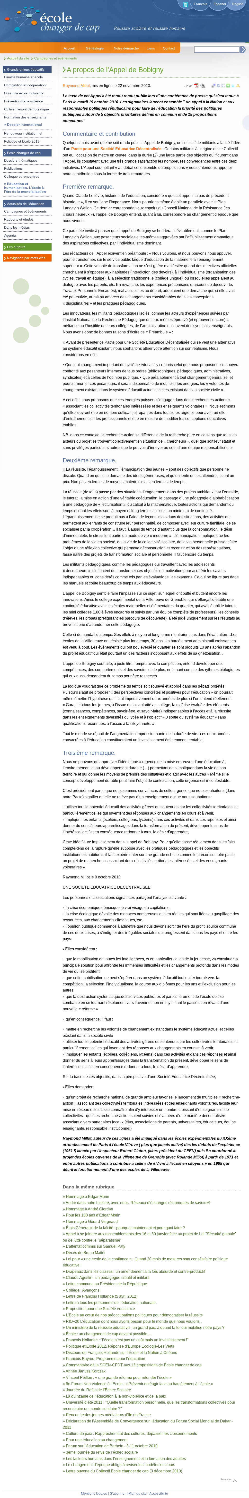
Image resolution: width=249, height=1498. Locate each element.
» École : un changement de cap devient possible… (107, 1334)
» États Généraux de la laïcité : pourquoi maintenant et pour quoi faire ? (124, 1228)
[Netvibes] (228, 86)
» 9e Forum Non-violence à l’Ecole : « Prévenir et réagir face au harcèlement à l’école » (138, 1384)
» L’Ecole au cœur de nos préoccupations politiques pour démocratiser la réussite (133, 1315)
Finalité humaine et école (23, 77)
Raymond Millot (76, 86)
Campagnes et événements (55, 58)
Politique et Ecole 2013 (21, 141)
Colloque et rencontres (21, 176)
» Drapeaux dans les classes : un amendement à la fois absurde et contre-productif (134, 1271)
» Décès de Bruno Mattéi (84, 1253)
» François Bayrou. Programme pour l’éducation (104, 1359)
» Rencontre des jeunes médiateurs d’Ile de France (107, 1415)
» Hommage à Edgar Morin (86, 1197)
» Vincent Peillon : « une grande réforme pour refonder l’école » (117, 1377)
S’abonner (118, 1493)
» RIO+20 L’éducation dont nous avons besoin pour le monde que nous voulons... (133, 1321)
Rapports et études (19, 219)
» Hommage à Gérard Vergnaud (90, 1221)
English (237, 4)
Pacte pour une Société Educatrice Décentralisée (116, 149)
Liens (151, 48)
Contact (169, 48)
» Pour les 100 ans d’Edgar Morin (91, 1215)
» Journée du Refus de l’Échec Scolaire (97, 1390)
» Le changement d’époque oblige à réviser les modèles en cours (119, 1465)
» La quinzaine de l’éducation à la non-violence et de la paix (114, 1396)
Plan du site (138, 1493)
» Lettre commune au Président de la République (105, 1284)
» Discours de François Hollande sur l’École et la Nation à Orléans (120, 1353)
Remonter (226, 1479)
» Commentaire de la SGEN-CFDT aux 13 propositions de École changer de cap (132, 1365)
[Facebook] (218, 86)
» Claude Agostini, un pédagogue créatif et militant (106, 1277)
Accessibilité (158, 1493)
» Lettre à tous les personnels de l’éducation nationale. (110, 1303)
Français (200, 4)
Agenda (10, 235)
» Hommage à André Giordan (88, 1209)
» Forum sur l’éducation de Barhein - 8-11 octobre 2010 (110, 1446)
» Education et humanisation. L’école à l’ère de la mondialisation (25, 188)
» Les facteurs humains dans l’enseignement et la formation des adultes (124, 1459)
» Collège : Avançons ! (82, 1290)
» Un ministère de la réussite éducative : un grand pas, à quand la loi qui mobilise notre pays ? (143, 1327)
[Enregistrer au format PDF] (197, 87)
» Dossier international (23, 124)
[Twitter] (233, 86)
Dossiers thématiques (20, 160)
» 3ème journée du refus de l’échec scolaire (100, 1452)
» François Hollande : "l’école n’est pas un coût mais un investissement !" (125, 1340)
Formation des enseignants (25, 117)
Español (219, 4)
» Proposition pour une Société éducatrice (99, 1309)
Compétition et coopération (25, 85)
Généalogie (95, 48)
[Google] (223, 86)
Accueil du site (18, 58)
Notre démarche (126, 48)
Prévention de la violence (23, 101)
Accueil (69, 48)
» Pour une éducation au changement (95, 1440)
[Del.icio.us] (213, 86)
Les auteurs (16, 247)
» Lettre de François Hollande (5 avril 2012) (100, 1296)
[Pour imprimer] (202, 87)
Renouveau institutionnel (23, 133)
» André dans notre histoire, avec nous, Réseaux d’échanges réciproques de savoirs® (136, 1203)
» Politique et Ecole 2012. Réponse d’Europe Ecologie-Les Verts (118, 1346)
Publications (13, 168)
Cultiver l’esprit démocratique (26, 109)
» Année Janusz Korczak (84, 1371)
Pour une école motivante (24, 93)
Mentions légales (94, 1493)
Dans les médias (17, 227)
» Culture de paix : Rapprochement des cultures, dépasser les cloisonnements (130, 1433)
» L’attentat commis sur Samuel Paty (94, 1246)
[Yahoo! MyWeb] (238, 86)
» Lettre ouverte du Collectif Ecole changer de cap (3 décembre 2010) (122, 1471)
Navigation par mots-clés (26, 258)
